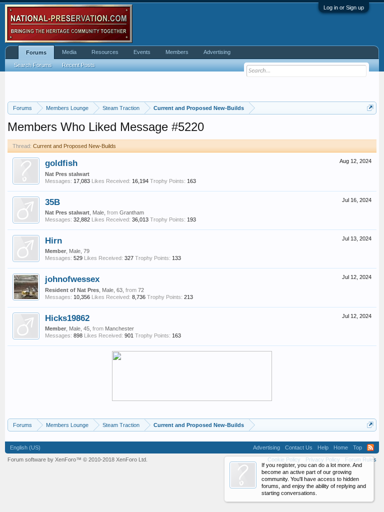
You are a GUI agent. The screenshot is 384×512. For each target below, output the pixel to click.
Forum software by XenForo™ (78, 459)
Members (177, 52)
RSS (370, 447)
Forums (36, 53)
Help (323, 447)
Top (357, 447)
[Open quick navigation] (370, 107)
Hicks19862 (67, 318)
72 (141, 290)
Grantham (132, 213)
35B (52, 202)
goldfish (61, 163)
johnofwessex (72, 279)
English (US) (25, 447)
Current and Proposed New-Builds (74, 146)
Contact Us (298, 447)
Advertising (217, 52)
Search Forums (33, 65)
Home (341, 447)
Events (142, 52)
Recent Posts (78, 65)
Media (69, 52)
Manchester (119, 329)
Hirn (53, 241)
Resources (105, 52)
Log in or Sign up (344, 7)
